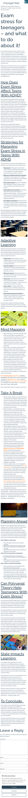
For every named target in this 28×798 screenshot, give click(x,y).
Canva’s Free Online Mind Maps (18, 381)
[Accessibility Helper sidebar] (26, 1)
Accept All (14, 787)
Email (2, 763)
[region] (14, 786)
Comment (3, 739)
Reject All (14, 794)
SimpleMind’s (4, 377)
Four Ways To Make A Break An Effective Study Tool (15, 481)
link (8, 387)
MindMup (22, 375)
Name (2, 757)
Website (2, 769)
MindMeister (16, 375)
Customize (14, 791)
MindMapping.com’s (11, 379)
